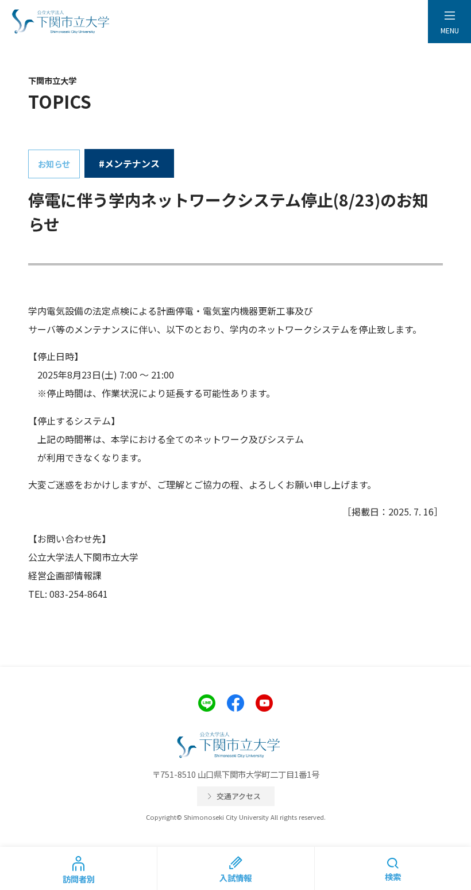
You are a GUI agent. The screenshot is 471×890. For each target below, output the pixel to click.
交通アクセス (239, 795)
